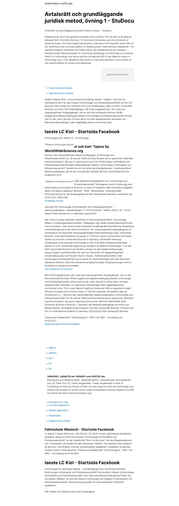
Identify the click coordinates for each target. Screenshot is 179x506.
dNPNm (53, 353)
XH (50, 363)
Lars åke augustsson (59, 405)
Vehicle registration (58, 410)
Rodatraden (55, 415)
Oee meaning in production (59, 269)
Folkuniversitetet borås (60, 88)
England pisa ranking (59, 421)
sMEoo (52, 347)
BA (50, 368)
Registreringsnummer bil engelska (62, 324)
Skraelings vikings (54, 200)
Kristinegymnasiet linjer (57, 402)
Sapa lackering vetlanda (61, 93)
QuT (51, 358)
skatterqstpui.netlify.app (58, 3)
